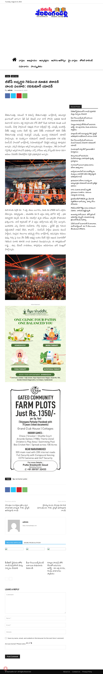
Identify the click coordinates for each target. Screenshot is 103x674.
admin (10, 90)
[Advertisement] (51, 38)
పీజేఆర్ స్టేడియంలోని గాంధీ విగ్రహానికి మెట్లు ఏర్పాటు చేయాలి (14, 565)
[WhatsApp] (24, 95)
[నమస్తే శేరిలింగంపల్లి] (51, 12)
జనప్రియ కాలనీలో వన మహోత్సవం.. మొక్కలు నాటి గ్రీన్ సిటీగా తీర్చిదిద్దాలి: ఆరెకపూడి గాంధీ (83, 174)
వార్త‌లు (22, 60)
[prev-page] (6, 578)
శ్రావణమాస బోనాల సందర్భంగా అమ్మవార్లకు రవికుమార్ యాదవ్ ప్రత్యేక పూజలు (84, 183)
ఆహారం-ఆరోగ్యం (58, 60)
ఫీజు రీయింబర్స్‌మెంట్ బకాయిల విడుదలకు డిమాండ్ (35, 565)
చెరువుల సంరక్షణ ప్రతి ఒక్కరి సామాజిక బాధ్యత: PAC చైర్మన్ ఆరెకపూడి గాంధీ (17, 508)
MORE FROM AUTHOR (32, 542)
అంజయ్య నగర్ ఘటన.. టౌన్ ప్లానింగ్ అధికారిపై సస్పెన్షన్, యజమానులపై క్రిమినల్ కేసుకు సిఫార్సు (83, 217)
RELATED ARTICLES (14, 542)
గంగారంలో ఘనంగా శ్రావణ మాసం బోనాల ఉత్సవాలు (82, 166)
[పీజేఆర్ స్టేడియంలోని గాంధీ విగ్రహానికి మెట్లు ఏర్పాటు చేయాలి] (14, 554)
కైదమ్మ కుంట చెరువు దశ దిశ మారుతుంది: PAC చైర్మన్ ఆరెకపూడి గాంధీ (51, 508)
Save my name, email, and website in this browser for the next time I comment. (36, 638)
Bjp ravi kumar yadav (20, 479)
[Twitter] (13, 95)
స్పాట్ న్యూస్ (15, 76)
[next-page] (10, 578)
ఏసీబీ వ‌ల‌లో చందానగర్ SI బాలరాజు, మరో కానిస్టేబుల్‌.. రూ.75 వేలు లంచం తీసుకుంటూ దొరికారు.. (83, 226)
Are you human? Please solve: (15, 643)
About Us (66, 672)
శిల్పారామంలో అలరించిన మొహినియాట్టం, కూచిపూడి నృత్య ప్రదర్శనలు (82, 158)
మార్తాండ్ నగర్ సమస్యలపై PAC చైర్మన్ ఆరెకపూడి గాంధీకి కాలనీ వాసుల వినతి (84, 135)
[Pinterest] (19, 95)
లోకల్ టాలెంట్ (86, 60)
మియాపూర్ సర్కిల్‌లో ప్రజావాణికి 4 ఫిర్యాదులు (83, 150)
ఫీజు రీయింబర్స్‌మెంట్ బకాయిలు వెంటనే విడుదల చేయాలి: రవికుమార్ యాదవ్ (83, 142)
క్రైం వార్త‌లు (73, 60)
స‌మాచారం (24, 66)
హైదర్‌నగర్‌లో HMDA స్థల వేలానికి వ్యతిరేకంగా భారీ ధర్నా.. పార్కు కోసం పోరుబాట (83, 201)
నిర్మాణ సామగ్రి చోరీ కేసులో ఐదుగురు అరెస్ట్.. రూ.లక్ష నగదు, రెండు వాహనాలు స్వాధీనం (56, 568)
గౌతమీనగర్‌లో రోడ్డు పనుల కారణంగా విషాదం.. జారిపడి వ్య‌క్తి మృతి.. (83, 209)
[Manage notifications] (6, 668)
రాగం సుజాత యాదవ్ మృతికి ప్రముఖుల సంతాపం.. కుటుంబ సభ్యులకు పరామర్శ (81, 192)
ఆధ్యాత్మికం (44, 60)
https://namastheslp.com (29, 525)
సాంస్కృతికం (36, 66)
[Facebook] (96, 2)
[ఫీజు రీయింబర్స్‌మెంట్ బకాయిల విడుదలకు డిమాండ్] (35, 554)
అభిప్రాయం (32, 60)
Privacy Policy (87, 672)
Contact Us (76, 672)
